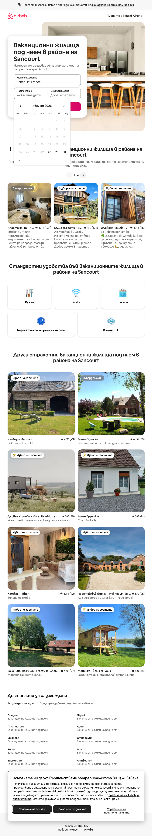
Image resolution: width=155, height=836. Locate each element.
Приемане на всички (32, 809)
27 (42, 152)
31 (20, 159)
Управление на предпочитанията (116, 810)
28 (49, 152)
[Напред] (83, 175)
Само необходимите (72, 809)
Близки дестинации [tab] (21, 703)
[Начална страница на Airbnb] (17, 16)
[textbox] (30, 95)
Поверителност (69, 829)
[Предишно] (69, 175)
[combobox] (47, 82)
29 (56, 152)
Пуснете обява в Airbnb (124, 16)
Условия (89, 829)
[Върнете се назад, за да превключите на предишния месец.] (20, 106)
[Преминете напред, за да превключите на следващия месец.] (64, 106)
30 (64, 152)
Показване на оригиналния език (113, 5)
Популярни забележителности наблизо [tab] (66, 703)
